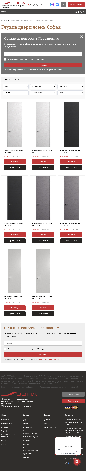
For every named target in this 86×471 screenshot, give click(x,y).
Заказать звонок (73, 394)
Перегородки (27, 427)
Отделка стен (27, 454)
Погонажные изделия (30, 437)
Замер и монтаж (50, 427)
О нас (3, 415)
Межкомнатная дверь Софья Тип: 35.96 (13, 151)
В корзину (14, 161)
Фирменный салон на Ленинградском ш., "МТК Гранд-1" (74, 422)
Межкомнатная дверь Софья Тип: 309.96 (13, 297)
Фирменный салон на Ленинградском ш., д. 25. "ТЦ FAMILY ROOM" (74, 430)
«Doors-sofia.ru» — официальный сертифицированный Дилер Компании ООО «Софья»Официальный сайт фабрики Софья (17, 402)
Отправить (43, 65)
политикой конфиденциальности (50, 70)
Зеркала (26, 423)
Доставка (47, 420)
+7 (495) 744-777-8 (39, 5)
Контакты (69, 415)
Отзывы (4, 440)
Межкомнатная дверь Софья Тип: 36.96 (70, 151)
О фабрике (5, 420)
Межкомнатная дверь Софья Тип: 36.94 (13, 224)
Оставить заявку (76, 4)
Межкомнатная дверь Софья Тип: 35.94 (42, 151)
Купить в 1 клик (14, 167)
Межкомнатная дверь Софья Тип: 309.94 (42, 297)
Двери (25, 420)
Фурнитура (26, 440)
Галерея (26, 457)
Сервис (47, 415)
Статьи (3, 444)
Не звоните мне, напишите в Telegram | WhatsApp (26, 59)
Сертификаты (6, 431)
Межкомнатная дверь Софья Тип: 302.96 (42, 224)
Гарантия (4, 427)
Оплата (46, 423)
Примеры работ (7, 423)
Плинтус (26, 444)
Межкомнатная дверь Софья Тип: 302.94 (70, 224)
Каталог (26, 415)
